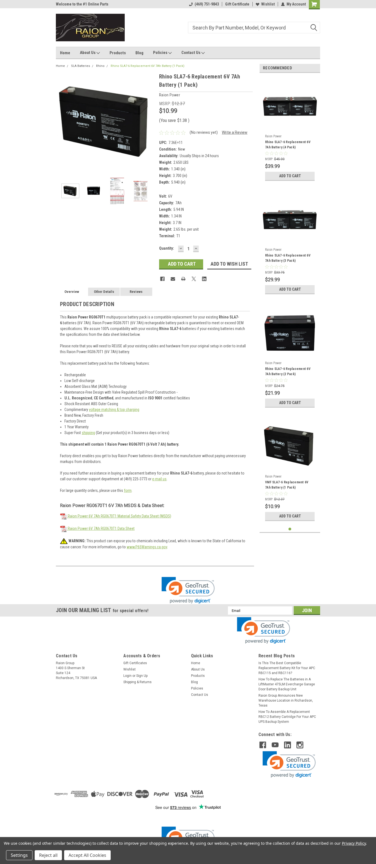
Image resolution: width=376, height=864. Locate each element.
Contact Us (191, 52)
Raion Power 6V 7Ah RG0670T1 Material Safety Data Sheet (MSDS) (119, 516)
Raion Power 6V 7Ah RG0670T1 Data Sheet (101, 528)
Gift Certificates (135, 663)
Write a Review (234, 132)
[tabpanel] (289, 130)
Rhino (100, 66)
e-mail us (159, 479)
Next (149, 121)
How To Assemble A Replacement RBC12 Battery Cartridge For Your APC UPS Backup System (287, 717)
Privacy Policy (354, 843)
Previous (61, 121)
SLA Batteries (80, 66)
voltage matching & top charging (114, 409)
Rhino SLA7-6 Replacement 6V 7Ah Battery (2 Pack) (287, 371)
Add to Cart (290, 176)
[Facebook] (162, 279)
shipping (88, 432)
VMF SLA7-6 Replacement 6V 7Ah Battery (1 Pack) (286, 484)
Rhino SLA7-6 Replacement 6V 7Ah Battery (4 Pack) (287, 144)
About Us (88, 52)
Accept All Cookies (87, 855)
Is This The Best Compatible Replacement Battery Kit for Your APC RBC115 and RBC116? (286, 668)
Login (127, 676)
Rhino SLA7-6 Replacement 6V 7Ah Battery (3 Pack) (287, 258)
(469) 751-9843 (207, 4)
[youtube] (275, 745)
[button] (188, 590)
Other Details (104, 292)
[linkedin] (287, 745)
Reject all (48, 855)
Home (65, 52)
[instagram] (299, 745)
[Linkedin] (204, 279)
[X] (194, 279)
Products (118, 52)
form (128, 490)
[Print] (183, 279)
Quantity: (166, 248)
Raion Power (273, 136)
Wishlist (268, 4)
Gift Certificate (237, 4)
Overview (71, 292)
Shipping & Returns (137, 682)
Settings (19, 855)
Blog (139, 52)
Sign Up (142, 676)
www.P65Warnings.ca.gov (147, 547)
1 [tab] (289, 529)
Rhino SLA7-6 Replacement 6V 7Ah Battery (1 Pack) (147, 66)
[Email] (173, 279)
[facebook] (262, 745)
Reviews (136, 292)
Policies (160, 52)
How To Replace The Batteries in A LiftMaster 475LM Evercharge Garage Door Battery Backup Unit (286, 684)
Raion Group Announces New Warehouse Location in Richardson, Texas (285, 700)
